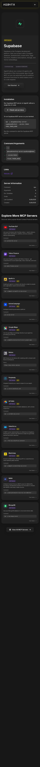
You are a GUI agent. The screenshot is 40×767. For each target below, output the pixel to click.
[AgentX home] (9, 5)
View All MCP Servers (20, 530)
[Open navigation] (35, 5)
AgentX (6, 71)
